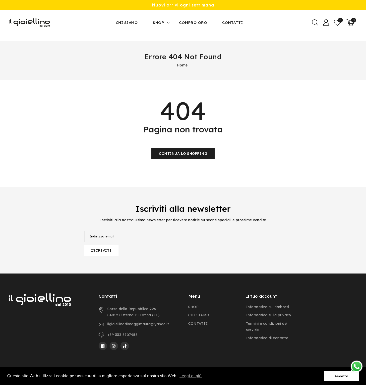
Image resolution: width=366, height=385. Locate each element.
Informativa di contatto (267, 338)
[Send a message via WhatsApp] (357, 366)
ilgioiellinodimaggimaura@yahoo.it (138, 324)
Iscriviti (101, 250)
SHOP (158, 22)
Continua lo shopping (183, 153)
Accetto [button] (341, 376)
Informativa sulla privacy (268, 315)
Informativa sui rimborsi (267, 307)
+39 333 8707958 (122, 334)
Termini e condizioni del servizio (267, 326)
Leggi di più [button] (191, 376)
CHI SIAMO (198, 315)
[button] (314, 22)
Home (182, 65)
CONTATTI (198, 323)
